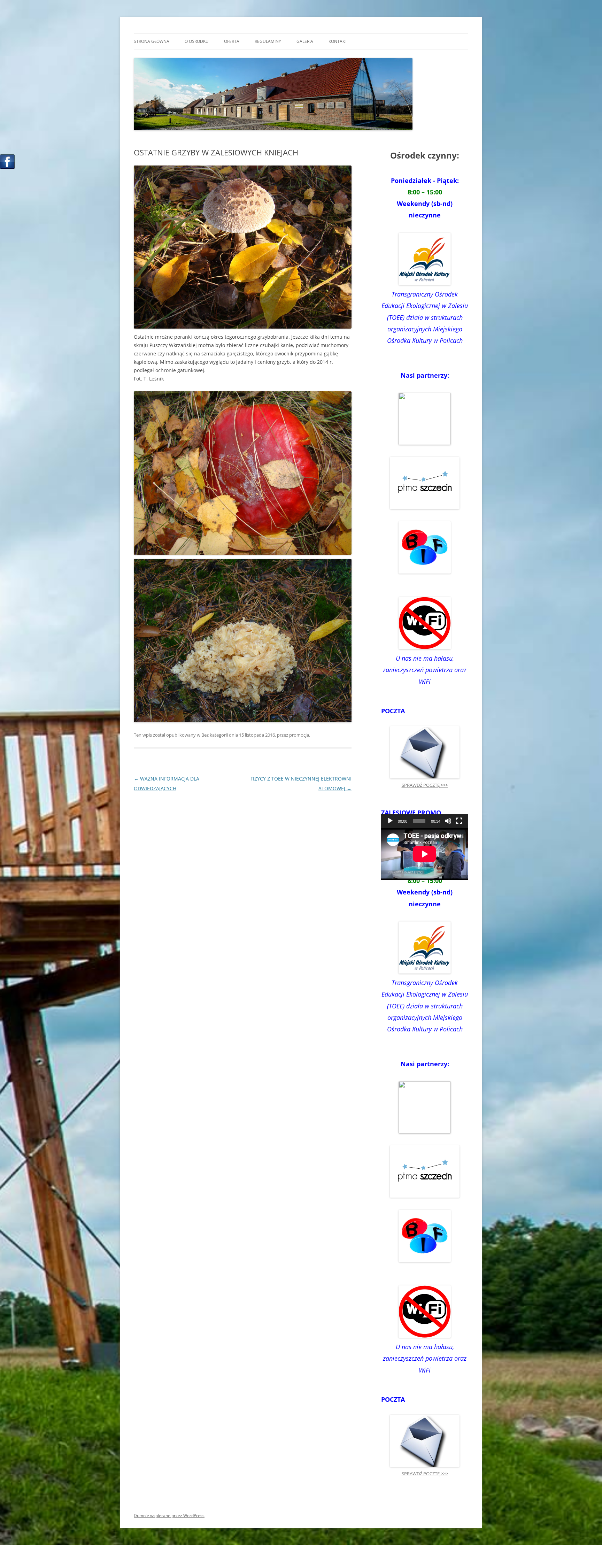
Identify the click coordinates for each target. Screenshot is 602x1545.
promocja (299, 735)
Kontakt (338, 41)
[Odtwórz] (390, 820)
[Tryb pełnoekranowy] (459, 820)
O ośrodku (197, 41)
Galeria (304, 41)
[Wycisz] (448, 820)
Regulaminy (268, 41)
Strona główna (151, 41)
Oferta (231, 41)
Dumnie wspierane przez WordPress (169, 1516)
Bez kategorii (214, 735)
